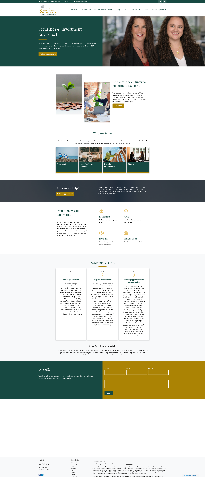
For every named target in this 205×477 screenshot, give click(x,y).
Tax (72, 470)
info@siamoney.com (81, 1)
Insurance (73, 468)
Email (128, 368)
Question (108, 379)
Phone (150, 368)
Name (107, 368)
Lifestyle (73, 474)
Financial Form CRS (100, 461)
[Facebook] (164, 1)
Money (73, 472)
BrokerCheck (129, 464)
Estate (72, 466)
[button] (74, 9)
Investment (74, 465)
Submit (108, 393)
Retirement (74, 463)
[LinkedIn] (160, 1)
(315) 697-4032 (68, 1)
